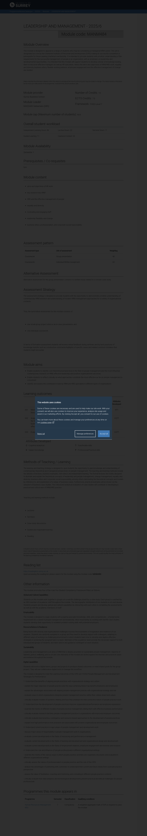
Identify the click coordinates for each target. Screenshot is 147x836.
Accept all (104, 434)
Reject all (41, 434)
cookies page (46, 422)
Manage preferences (85, 434)
